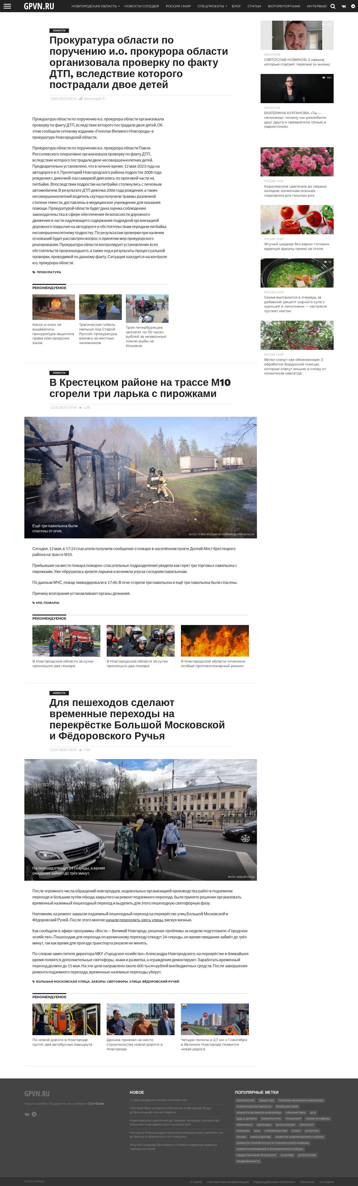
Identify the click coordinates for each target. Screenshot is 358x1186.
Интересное (245, 1100)
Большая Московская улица (63, 981)
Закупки (287, 1155)
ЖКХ (257, 1130)
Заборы (98, 981)
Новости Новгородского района (299, 1137)
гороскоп (307, 1124)
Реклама (307, 1182)
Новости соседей (141, 6)
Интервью (317, 6)
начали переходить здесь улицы (134, 919)
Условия (327, 1182)
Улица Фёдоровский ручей (154, 981)
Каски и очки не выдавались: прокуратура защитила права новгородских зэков (53, 333)
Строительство (276, 1130)
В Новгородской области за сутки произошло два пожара (63, 663)
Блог (236, 6)
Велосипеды (285, 1124)
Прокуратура (49, 272)
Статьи (254, 6)
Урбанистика (296, 1112)
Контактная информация (228, 1182)
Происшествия (287, 1106)
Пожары (51, 603)
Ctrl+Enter (96, 1103)
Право (241, 1137)
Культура (312, 1130)
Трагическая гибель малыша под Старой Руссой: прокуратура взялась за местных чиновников (98, 333)
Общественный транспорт (256, 1155)
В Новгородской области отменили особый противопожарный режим (213, 663)
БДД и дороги (247, 1118)
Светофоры (117, 981)
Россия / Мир (178, 6)
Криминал (244, 1124)
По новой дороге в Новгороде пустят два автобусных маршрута (62, 1042)
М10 (39, 603)
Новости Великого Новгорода (259, 1112)
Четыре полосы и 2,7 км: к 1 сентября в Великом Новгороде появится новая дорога (214, 1044)
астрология (307, 1155)
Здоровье (264, 1124)
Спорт (296, 1130)
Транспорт (293, 1118)
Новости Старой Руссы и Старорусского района (273, 1143)
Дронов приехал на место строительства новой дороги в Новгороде (135, 1044)
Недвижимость (248, 1161)
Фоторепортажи (284, 6)
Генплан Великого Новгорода (301, 1100)
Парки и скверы (318, 1118)
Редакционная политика (274, 1182)
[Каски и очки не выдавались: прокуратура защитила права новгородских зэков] (53, 318)
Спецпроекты (211, 6)
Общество (266, 1100)
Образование (261, 1137)
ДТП (313, 1112)
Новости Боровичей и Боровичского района (270, 1149)
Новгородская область (94, 6)
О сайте (196, 1182)
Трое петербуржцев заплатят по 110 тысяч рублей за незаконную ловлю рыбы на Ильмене (146, 336)
